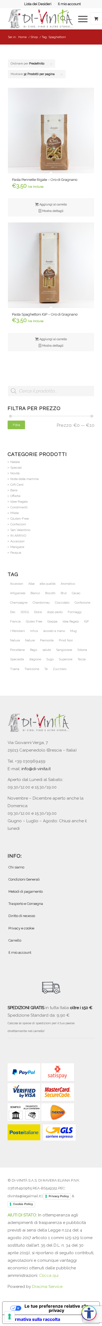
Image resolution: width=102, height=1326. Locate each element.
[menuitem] (37, 4)
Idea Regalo (71, 621)
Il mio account (69, 4)
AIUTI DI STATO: (23, 1215)
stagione (35, 659)
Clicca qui (48, 1275)
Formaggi (75, 612)
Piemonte (47, 640)
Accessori (17, 541)
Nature (30, 640)
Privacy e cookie (21, 928)
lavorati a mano (54, 631)
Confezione (82, 602)
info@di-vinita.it (36, 768)
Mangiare (17, 547)
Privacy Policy (59, 1196)
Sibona (82, 650)
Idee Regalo (19, 501)
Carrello (14, 940)
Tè (46, 669)
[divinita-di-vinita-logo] (42, 18)
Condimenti (18, 507)
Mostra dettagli (52, 211)
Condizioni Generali (24, 879)
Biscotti (50, 593)
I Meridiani (17, 631)
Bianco (35, 593)
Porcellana (17, 650)
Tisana (14, 669)
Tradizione (31, 669)
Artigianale (17, 593)
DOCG (25, 612)
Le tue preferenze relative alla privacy (56, 1308)
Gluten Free (34, 621)
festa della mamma (24, 479)
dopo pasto (55, 612)
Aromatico (68, 584)
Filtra (16, 425)
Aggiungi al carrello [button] (53, 204)
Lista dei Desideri (37, 4)
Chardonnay (41, 602)
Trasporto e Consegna (25, 904)
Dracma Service (47, 1286)
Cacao (76, 593)
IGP (86, 621)
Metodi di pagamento (25, 891)
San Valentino (20, 530)
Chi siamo (16, 867)
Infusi (34, 631)
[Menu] (80, 18)
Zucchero (59, 669)
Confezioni (18, 524)
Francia (15, 621)
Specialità (17, 659)
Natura (15, 640)
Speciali (16, 467)
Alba (31, 584)
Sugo (50, 659)
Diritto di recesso (21, 916)
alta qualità (47, 584)
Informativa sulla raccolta (33, 1319)
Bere (13, 490)
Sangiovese (64, 650)
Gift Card (16, 484)
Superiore (65, 659)
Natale (15, 462)
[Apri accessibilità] (89, 1313)
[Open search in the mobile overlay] (63, 18)
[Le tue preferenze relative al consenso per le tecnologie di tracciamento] (9, 1316)
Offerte (15, 496)
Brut (64, 593)
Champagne (18, 602)
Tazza (82, 659)
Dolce (38, 612)
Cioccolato (62, 602)
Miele (14, 513)
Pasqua (15, 552)
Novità (15, 473)
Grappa (52, 621)
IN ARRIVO (18, 535)
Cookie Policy (23, 1204)
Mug (73, 631)
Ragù (33, 650)
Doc (13, 612)
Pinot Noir (66, 640)
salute (46, 650)
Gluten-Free (19, 518)
